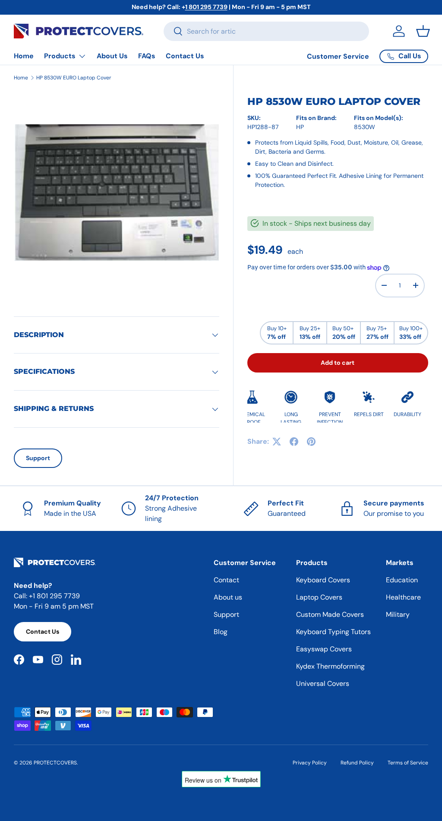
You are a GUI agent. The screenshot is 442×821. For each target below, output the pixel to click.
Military (398, 614)
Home (24, 55)
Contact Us (185, 55)
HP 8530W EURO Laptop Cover (73, 77)
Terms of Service (408, 762)
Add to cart (337, 362)
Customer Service (338, 56)
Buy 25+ (310, 333)
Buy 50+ (343, 333)
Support (38, 458)
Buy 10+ (277, 333)
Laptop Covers (319, 597)
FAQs (146, 55)
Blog (220, 631)
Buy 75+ (377, 333)
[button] (423, 31)
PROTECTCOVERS (55, 762)
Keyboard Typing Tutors (333, 631)
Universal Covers (322, 683)
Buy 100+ (411, 333)
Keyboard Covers (323, 579)
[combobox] (266, 31)
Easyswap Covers (324, 649)
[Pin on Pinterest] (311, 441)
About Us (112, 55)
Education (402, 579)
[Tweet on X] (276, 441)
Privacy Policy (310, 762)
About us (228, 597)
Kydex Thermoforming (330, 666)
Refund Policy (357, 762)
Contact (226, 579)
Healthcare (403, 597)
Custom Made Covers (330, 614)
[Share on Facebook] (294, 441)
